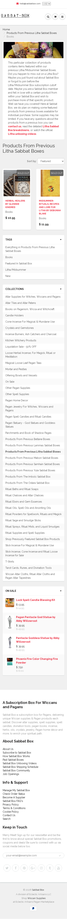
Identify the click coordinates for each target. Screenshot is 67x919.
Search (7, 818)
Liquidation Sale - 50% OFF (20, 346)
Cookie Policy (11, 811)
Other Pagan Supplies (17, 387)
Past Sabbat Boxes (13, 759)
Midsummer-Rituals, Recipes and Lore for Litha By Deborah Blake (50, 207)
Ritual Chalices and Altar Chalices (24, 495)
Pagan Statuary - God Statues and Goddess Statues (30, 424)
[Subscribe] (60, 855)
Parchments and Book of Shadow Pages (28, 432)
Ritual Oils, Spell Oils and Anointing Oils (28, 507)
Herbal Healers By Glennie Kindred (15, 204)
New (8, 276)
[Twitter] (7, 868)
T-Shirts (9, 561)
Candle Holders (14, 315)
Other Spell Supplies (17, 394)
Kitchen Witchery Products (20, 340)
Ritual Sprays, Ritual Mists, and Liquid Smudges (32, 526)
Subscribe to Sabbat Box (17, 752)
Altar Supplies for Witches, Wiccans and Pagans (33, 296)
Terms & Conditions (14, 808)
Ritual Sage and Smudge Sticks (23, 520)
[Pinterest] (24, 868)
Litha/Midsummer (15, 269)
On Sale (9, 381)
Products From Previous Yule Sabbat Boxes (30, 470)
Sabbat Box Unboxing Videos (20, 763)
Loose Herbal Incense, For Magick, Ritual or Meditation (30, 354)
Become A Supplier (14, 797)
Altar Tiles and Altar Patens (20, 303)
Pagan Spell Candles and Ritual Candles (28, 416)
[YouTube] (58, 868)
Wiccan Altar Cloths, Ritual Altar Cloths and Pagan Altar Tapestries (30, 576)
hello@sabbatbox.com (30, 3)
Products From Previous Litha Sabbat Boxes (32, 33)
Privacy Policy (11, 804)
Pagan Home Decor (16, 400)
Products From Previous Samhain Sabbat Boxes (32, 464)
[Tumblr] (49, 868)
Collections (14, 289)
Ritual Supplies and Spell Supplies (25, 532)
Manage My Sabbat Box (16, 790)
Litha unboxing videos (22, 133)
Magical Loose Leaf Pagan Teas (23, 362)
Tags (8, 239)
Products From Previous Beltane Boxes (27, 439)
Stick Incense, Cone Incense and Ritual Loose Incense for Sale (31, 553)
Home (6, 29)
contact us (14, 126)
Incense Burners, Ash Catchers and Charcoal (30, 334)
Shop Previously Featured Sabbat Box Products (32, 539)
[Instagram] (41, 868)
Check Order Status (14, 793)
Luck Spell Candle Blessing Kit (35, 600)
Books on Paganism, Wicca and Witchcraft (29, 309)
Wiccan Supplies (37, 898)
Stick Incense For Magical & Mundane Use (29, 545)
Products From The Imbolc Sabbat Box (27, 476)
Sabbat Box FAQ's (13, 801)
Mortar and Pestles (16, 369)
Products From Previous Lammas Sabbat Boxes (32, 445)
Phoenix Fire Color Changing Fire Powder (37, 660)
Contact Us (9, 815)
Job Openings (11, 774)
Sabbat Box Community (16, 770)
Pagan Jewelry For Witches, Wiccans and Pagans (29, 408)
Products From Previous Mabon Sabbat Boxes (31, 457)
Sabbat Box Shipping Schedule (20, 766)
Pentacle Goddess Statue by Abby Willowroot (37, 640)
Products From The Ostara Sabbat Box (27, 482)
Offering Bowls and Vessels (21, 375)
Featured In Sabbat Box (18, 263)
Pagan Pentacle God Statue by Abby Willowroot (35, 619)
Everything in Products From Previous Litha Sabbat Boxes (30, 249)
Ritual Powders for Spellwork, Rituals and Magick (33, 514)
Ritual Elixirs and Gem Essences (23, 501)
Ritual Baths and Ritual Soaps (21, 489)
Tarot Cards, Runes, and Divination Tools (28, 567)
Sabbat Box (38, 889)
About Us (8, 749)
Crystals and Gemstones (19, 328)
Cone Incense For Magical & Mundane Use (30, 321)
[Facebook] (15, 868)
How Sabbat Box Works (16, 756)
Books (9, 257)
